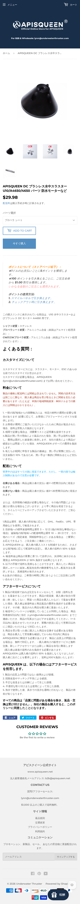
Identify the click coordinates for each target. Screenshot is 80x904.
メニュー (12, 4)
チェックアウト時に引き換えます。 (34, 302)
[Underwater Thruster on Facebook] (33, 874)
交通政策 (40, 822)
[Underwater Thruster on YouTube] (46, 874)
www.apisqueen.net (40, 771)
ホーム (6, 53)
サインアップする (66, 856)
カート (73, 4)
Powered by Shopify (58, 883)
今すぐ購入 (19, 243)
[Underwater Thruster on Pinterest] (39, 874)
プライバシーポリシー (40, 826)
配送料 (6, 203)
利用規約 (40, 831)
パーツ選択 (9, 213)
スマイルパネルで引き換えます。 (32, 298)
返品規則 (40, 818)
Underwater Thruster (29, 883)
